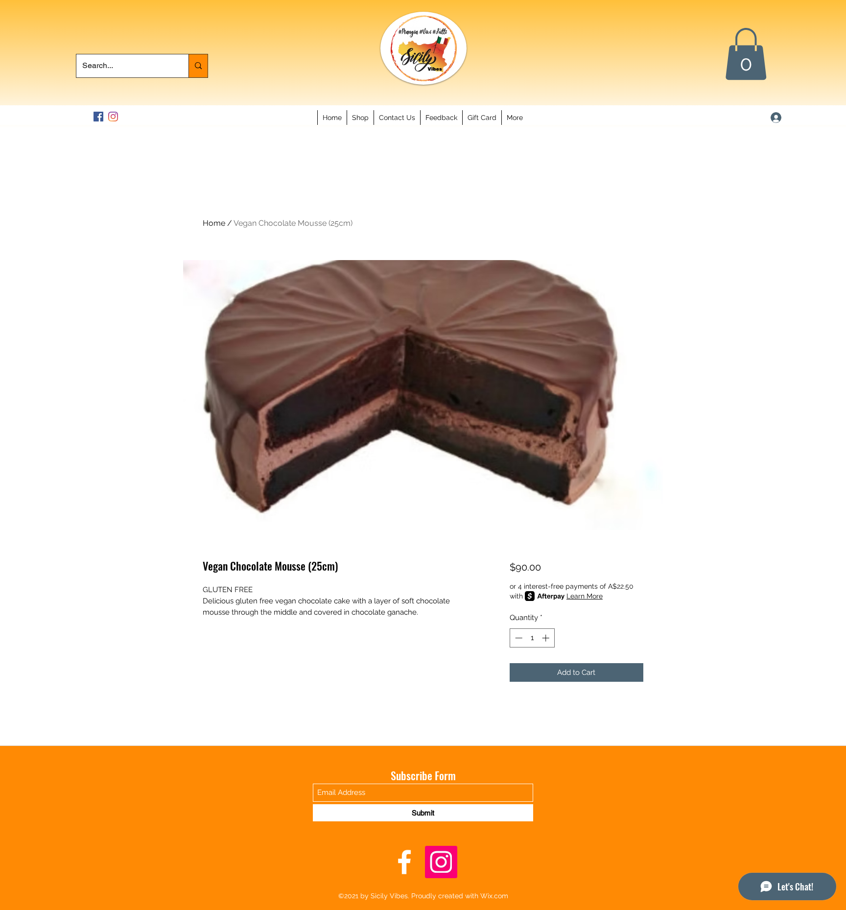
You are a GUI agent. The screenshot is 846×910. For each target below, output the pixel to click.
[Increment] (546, 638)
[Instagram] (113, 116)
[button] (746, 54)
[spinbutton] (532, 638)
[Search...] (198, 65)
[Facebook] (98, 116)
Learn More (584, 596)
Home (214, 223)
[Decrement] (517, 638)
